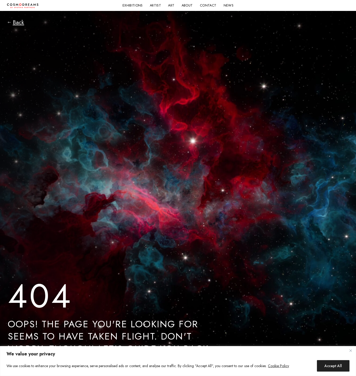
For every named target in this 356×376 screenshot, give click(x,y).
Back (18, 22)
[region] (178, 361)
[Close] (350, 350)
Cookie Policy (278, 365)
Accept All (333, 365)
